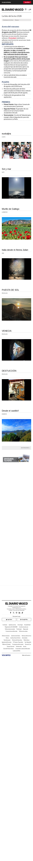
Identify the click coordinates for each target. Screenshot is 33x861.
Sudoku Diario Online (15, 638)
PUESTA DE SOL (10, 290)
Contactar (5, 625)
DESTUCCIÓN (9, 371)
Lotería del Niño (16, 651)
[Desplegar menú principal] (30, 9)
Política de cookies (23, 631)
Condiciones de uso (23, 627)
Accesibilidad (27, 625)
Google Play (25, 619)
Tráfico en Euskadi (6, 644)
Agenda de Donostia (6, 642)
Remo (7, 638)
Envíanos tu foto (8, 20)
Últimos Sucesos (6, 635)
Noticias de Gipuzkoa (17, 640)
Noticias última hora (26, 635)
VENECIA (6, 331)
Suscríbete (27, 2)
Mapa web (25, 629)
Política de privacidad (10, 629)
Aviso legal (20, 625)
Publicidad (19, 629)
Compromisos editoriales (11, 631)
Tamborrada (19, 646)
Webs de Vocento (26, 655)
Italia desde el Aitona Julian (15, 250)
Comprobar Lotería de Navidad (22, 648)
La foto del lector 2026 (12, 16)
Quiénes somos (12, 625)
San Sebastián (28, 642)
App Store (9, 619)
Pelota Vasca (26, 640)
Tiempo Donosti (10, 646)
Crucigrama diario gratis (17, 644)
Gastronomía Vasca (15, 635)
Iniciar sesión (26, 9)
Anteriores (25, 448)
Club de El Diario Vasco (8, 648)
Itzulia (24, 646)
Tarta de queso (7, 640)
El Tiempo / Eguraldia (18, 642)
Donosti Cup (28, 644)
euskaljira (6, 133)
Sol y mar (6, 169)
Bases (17, 20)
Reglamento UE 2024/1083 (11, 627)
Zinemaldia (24, 638)
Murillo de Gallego (10, 209)
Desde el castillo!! (10, 410)
